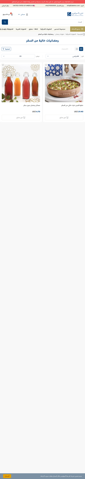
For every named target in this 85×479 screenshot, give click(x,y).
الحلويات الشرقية (46, 29)
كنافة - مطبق (33, 29)
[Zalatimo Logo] (75, 14)
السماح (7, 476)
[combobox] (65, 56)
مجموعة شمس (59, 29)
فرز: (82, 56)
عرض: (37, 56)
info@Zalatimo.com (73, 5)
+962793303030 (50, 5)
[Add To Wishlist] (46, 65)
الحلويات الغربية (21, 29)
